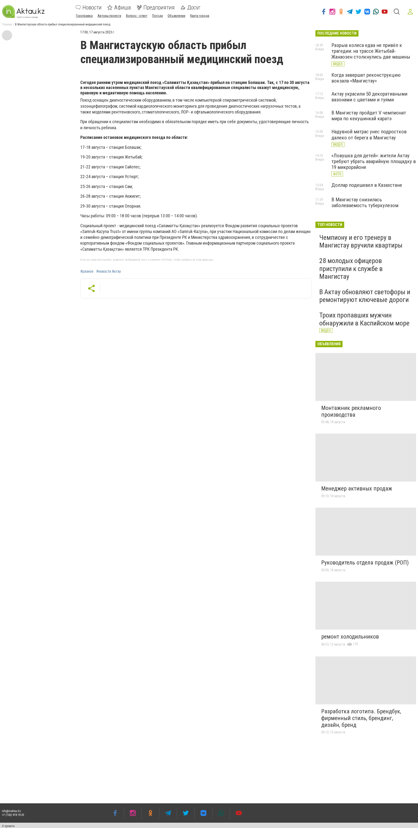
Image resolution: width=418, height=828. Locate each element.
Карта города (199, 16)
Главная (7, 24)
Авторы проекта (109, 16)
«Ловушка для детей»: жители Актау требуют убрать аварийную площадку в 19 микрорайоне (373, 161)
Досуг (194, 7)
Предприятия (159, 7)
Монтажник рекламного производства (351, 411)
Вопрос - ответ (136, 16)
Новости (92, 7)
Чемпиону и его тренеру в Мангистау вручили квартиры (361, 241)
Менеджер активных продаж (356, 488)
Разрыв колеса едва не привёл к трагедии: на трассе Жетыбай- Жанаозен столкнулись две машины (370, 51)
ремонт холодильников (350, 636)
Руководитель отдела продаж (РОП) (365, 562)
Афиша (122, 7)
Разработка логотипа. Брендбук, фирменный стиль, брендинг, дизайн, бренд (361, 718)
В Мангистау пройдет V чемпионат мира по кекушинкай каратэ (368, 115)
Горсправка (84, 16)
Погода (157, 16)
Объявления (176, 16)
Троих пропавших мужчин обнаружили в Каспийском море (364, 319)
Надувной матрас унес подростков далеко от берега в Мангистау (369, 134)
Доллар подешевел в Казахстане (366, 185)
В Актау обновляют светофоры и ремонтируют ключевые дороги (364, 296)
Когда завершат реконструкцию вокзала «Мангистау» (366, 78)
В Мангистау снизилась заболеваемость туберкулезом (364, 202)
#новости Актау (108, 271)
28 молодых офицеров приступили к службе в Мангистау (351, 268)
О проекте (8, 826)
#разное (86, 271)
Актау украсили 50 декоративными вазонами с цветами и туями (369, 97)
